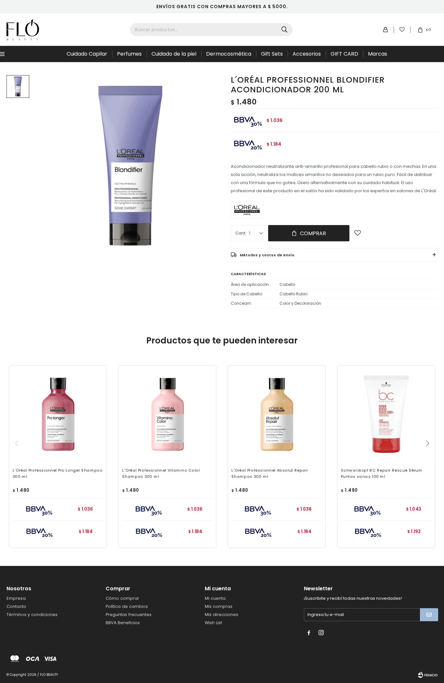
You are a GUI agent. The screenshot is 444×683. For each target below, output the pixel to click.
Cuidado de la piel (173, 54)
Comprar (313, 233)
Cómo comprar (122, 598)
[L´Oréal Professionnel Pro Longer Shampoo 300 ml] (57, 414)
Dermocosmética (228, 54)
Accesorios (307, 54)
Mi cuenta (215, 598)
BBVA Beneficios (123, 623)
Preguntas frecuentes (128, 614)
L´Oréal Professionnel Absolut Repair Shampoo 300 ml (269, 473)
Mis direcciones (221, 614)
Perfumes (129, 54)
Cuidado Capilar (87, 54)
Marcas (377, 54)
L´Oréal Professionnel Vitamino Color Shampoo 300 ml (161, 473)
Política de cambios (127, 606)
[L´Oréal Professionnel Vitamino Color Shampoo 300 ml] (167, 414)
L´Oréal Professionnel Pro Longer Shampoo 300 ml (57, 473)
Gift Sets (272, 54)
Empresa (16, 598)
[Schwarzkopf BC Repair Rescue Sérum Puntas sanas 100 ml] (386, 414)
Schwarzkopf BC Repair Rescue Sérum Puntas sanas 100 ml (381, 473)
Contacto (16, 606)
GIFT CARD (344, 54)
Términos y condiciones (32, 614)
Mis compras (218, 606)
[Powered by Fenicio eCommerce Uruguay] (427, 675)
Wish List (213, 623)
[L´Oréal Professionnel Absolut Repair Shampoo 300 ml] (276, 414)
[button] (429, 456)
